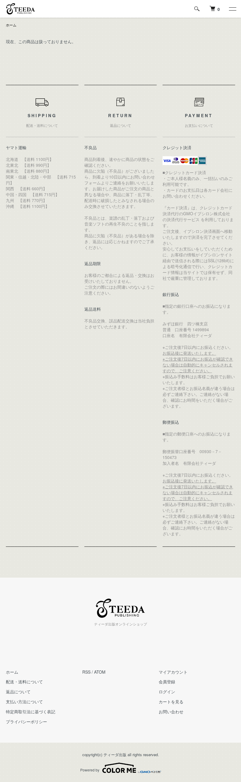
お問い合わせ (171, 711)
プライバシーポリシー (26, 721)
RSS (86, 672)
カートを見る (171, 701)
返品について (18, 691)
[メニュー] (232, 9)
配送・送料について (24, 682)
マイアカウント (173, 672)
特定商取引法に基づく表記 (30, 711)
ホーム (11, 24)
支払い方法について (24, 701)
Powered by (89, 769)
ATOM (100, 672)
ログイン (167, 691)
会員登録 (167, 682)
